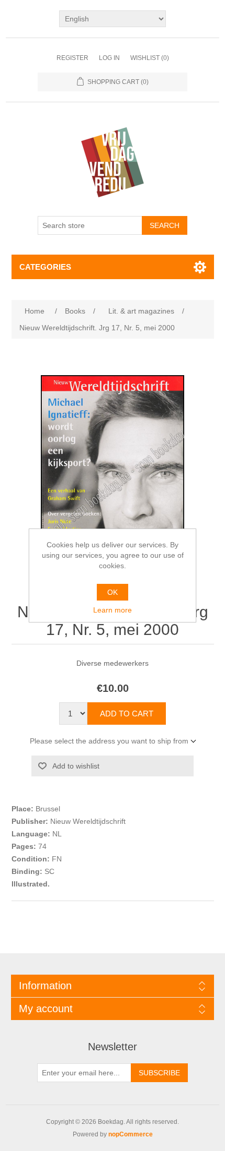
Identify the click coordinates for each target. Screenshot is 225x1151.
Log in (109, 58)
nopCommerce (130, 1134)
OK (112, 592)
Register (72, 58)
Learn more (112, 610)
